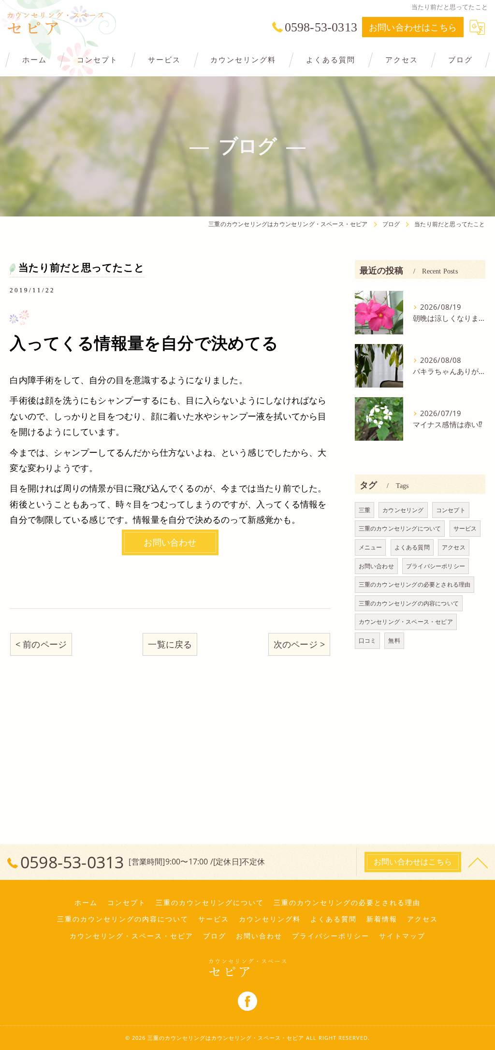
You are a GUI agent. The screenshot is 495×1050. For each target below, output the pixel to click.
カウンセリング (402, 510)
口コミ (368, 640)
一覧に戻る (170, 644)
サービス (465, 528)
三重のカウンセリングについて (400, 528)
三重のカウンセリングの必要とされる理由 (415, 584)
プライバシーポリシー (435, 566)
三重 (364, 510)
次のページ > (299, 644)
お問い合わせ (376, 566)
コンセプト (451, 510)
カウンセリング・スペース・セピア (406, 622)
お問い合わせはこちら (413, 27)
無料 (394, 640)
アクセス (454, 547)
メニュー (370, 547)
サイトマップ (402, 936)
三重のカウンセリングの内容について (409, 603)
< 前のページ (41, 644)
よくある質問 (412, 547)
